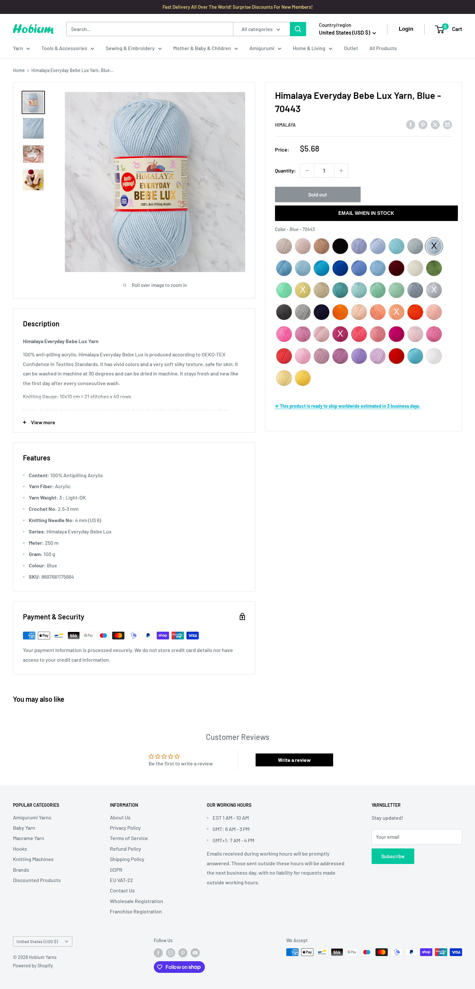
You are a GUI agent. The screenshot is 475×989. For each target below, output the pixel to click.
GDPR (116, 870)
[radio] (284, 246)
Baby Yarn (24, 828)
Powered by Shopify (33, 965)
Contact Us (122, 890)
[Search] (298, 29)
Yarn (18, 48)
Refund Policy (125, 849)
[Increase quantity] (341, 170)
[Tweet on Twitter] (435, 124)
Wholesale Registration (136, 901)
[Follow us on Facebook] (158, 952)
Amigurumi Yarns (32, 817)
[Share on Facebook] (410, 124)
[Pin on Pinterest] (423, 124)
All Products (383, 48)
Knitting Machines (33, 859)
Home (19, 70)
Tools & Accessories (64, 48)
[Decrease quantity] (307, 170)
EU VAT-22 (121, 880)
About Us (120, 817)
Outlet (351, 48)
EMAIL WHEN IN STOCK (366, 213)
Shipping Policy (127, 859)
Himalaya (285, 125)
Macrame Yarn (28, 838)
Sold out (317, 194)
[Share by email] (447, 124)
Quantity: (285, 170)
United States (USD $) (37, 941)
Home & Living (309, 48)
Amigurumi (261, 48)
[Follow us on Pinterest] (182, 952)
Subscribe (393, 856)
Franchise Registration (136, 911)
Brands (21, 870)
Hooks (20, 849)
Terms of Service (129, 838)
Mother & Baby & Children (202, 48)
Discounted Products (37, 880)
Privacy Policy (125, 828)
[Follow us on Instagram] (170, 952)
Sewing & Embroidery (130, 48)
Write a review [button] (294, 760)
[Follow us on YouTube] (195, 952)
